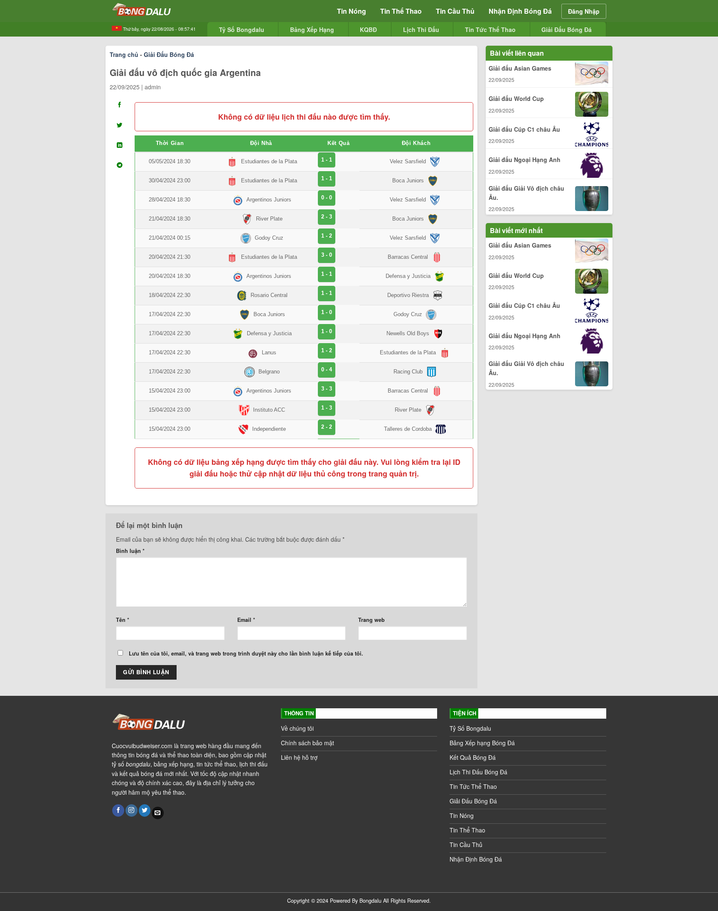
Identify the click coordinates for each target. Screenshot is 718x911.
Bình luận (130, 551)
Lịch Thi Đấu (421, 29)
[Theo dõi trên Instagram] (131, 810)
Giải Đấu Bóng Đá (169, 54)
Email (246, 620)
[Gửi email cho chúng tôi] (158, 813)
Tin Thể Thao (401, 11)
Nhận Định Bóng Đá (520, 11)
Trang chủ (124, 54)
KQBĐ (368, 29)
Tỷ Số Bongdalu (241, 29)
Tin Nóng (351, 11)
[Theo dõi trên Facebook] (118, 810)
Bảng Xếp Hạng (312, 29)
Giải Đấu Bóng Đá (566, 29)
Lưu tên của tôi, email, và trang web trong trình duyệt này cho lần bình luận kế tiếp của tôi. (246, 653)
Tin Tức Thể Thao (490, 29)
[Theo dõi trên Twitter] (145, 810)
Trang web (371, 620)
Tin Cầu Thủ (455, 11)
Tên (122, 620)
